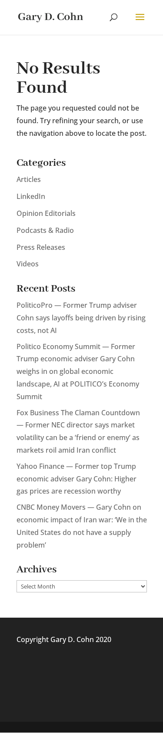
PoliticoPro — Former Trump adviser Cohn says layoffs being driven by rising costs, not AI (81, 317)
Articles (29, 179)
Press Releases (41, 247)
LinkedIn (31, 196)
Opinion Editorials (46, 213)
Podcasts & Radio (45, 230)
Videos (28, 264)
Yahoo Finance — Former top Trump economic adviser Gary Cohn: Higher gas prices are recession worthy (76, 478)
